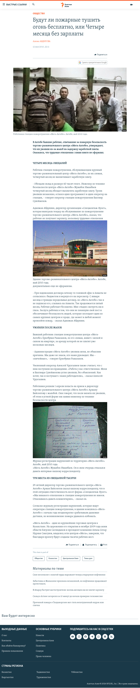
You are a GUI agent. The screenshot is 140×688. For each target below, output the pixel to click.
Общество (39, 13)
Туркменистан (44, 677)
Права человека (43, 656)
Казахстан (7, 672)
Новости (40, 635)
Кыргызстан (8, 677)
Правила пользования (12, 651)
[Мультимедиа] (131, 5)
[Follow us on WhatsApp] (98, 636)
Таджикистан (43, 672)
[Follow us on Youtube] (72, 636)
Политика (41, 646)
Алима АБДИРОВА (41, 41)
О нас (4, 635)
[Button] (100, 54)
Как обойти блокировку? (14, 646)
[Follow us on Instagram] (79, 636)
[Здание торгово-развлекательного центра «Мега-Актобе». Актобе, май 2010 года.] (70, 276)
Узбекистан (77, 672)
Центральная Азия (45, 641)
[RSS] (111, 636)
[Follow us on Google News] (105, 636)
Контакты (6, 641)
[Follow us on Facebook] (85, 636)
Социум (39, 651)
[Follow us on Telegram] (92, 636)
